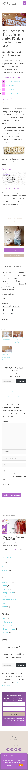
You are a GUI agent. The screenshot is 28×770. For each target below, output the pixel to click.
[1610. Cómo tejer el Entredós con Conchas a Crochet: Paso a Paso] (7, 349)
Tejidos (4, 607)
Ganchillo (5, 570)
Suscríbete (21, 665)
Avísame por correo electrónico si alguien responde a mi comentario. (14, 487)
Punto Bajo (9, 86)
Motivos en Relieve (9, 600)
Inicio (14, 734)
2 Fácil (4, 618)
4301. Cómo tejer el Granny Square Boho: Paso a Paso (7, 339)
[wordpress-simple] (20, 749)
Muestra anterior (14, 392)
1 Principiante (7, 622)
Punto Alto (9, 90)
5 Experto (5, 632)
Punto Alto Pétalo (12, 93)
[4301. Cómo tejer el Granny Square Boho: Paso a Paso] (7, 334)
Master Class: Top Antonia (14, 250)
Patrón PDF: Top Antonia (14, 255)
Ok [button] (21, 765)
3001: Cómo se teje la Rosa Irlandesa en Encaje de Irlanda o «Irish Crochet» (18, 341)
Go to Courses (7, 557)
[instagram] (12, 749)
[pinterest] (8, 749)
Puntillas (5, 603)
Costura (5, 567)
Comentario (7, 421)
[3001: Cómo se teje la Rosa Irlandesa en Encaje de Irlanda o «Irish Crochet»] (18, 334)
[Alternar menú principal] (24, 3)
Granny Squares (8, 593)
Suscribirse (21, 381)
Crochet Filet (7, 582)
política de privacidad (14, 723)
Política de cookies (11, 765)
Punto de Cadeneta (13, 82)
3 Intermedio (7, 625)
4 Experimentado (8, 629)
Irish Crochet (7, 596)
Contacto (14, 740)
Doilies (4, 586)
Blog (14, 737)
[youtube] (16, 749)
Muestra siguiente (14, 397)
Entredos (5, 589)
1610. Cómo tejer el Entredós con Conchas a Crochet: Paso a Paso (7, 356)
